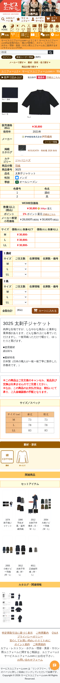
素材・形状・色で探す (38, 62)
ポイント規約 (22, 644)
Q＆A (55, 632)
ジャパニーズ (23, 160)
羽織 (17, 165)
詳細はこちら (53, 77)
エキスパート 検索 (7, 19)
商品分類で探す (29, 67)
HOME (4, 29)
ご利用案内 (42, 632)
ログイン (7, 57)
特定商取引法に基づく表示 (17, 632)
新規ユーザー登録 (24, 57)
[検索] (50, 52)
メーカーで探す (16, 62)
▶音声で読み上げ (11, 77)
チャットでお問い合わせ (54, 665)
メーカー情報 (51, 142)
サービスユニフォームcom (37, 71)
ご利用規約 (39, 644)
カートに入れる (48, 310)
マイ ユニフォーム (22, 19)
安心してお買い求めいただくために (30, 640)
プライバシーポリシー (30, 636)
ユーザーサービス (40, 19)
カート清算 (54, 19)
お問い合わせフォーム (30, 659)
